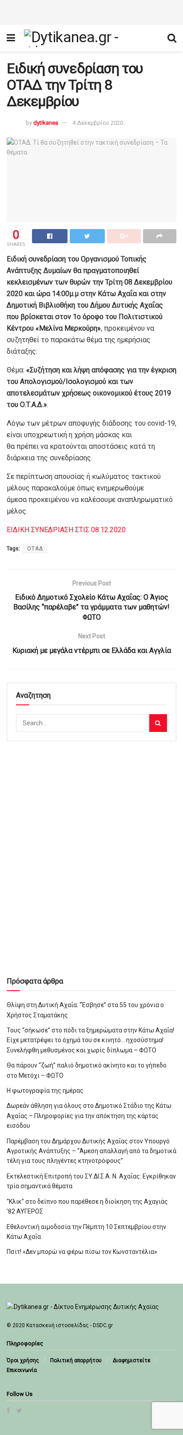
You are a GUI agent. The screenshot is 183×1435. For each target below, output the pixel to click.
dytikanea (45, 122)
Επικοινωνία (22, 1370)
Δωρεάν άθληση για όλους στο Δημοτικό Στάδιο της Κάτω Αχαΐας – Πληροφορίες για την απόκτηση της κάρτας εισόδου (89, 1115)
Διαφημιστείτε (132, 1360)
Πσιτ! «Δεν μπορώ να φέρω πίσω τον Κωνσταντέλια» (82, 1251)
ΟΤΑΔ (35, 549)
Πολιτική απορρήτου (76, 1360)
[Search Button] (158, 723)
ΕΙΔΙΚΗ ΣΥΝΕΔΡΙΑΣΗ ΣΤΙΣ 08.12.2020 (66, 530)
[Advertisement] (91, 11)
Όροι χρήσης (23, 1360)
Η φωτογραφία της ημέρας (45, 1090)
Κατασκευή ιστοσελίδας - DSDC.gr (69, 1325)
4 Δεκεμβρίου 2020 (97, 122)
